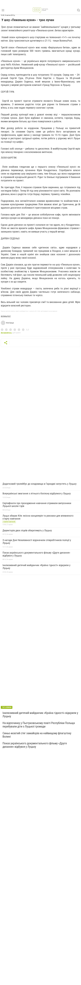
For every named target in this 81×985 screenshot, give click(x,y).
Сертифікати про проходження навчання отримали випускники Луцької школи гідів (37, 505)
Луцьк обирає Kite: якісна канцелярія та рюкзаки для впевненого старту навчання (38, 517)
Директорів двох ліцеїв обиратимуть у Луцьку (27, 530)
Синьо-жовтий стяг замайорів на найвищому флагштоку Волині (37, 734)
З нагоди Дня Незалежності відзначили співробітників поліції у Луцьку (37, 542)
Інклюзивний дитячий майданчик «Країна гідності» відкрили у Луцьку (36, 567)
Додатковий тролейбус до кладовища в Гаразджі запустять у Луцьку (39, 483)
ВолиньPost (6, 316)
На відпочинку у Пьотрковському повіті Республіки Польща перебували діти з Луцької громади (39, 724)
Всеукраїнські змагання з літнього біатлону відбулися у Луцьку (37, 493)
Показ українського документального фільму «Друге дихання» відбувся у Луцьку (36, 554)
